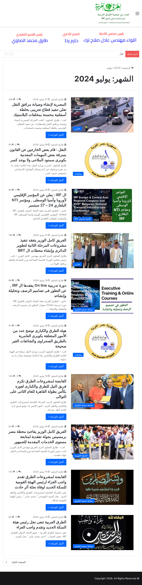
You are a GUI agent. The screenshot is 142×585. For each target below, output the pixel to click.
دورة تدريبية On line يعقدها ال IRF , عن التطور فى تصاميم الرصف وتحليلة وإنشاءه (37, 290)
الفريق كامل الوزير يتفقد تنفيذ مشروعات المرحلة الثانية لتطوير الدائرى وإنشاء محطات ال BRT (41, 245)
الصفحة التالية (19, 562)
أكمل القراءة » (56, 134)
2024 (117, 67)
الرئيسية (126, 67)
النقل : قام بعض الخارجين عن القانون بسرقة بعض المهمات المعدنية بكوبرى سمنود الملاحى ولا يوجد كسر (37, 154)
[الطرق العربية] (112, 13)
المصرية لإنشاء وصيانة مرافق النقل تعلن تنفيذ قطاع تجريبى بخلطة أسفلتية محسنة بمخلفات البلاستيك (39, 109)
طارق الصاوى (57, 99)
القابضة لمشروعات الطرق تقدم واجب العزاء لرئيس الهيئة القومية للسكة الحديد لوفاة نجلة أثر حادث (40, 482)
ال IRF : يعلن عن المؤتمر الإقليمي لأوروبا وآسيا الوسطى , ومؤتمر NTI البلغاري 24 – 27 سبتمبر (39, 200)
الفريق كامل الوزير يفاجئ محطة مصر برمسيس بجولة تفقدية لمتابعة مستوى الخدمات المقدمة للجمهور (37, 436)
